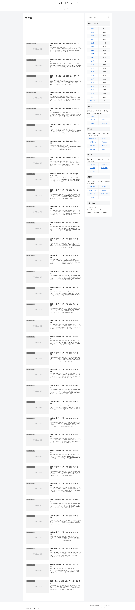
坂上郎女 (92, 171)
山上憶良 (92, 168)
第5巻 (92, 43)
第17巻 (92, 86)
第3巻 (92, 35)
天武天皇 (104, 142)
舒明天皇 (104, 116)
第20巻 (92, 97)
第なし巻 (92, 100)
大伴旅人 (104, 164)
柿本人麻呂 (92, 138)
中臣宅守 (92, 194)
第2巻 (92, 32)
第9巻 (92, 57)
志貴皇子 (104, 149)
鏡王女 (92, 123)
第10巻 (92, 61)
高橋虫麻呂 (104, 168)
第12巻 (92, 68)
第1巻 (92, 28)
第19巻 (92, 93)
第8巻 (92, 54)
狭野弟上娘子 (104, 194)
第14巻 (92, 75)
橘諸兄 (104, 190)
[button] (109, 17)
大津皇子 (104, 145)
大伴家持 (92, 186)
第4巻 (92, 39)
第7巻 (92, 50)
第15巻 (92, 79)
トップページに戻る (94, 605)
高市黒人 (104, 138)
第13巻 (92, 72)
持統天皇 (92, 145)
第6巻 (92, 46)
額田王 (92, 116)
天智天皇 (92, 119)
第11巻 (92, 64)
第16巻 (92, 82)
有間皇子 (104, 119)
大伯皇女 (92, 149)
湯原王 (92, 197)
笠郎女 (104, 186)
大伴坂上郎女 (92, 190)
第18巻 (92, 90)
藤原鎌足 (104, 123)
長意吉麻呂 (92, 142)
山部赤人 (92, 164)
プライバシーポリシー (105, 605)
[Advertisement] (53, 30)
